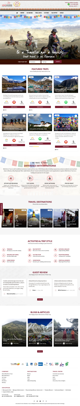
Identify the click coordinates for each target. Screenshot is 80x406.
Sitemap (4, 382)
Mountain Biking (64, 254)
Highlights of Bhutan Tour (38, 129)
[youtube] (40, 401)
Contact (62, 13)
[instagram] (46, 401)
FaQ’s (54, 377)
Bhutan (29, 373)
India (28, 377)
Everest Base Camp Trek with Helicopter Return (64, 90)
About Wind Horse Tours (7, 373)
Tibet (28, 379)
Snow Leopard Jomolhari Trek (13, 91)
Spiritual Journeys (64, 260)
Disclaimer (4, 380)
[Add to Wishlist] (24, 77)
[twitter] (37, 401)
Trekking (9, 249)
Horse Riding (11, 260)
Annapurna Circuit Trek (62, 129)
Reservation (55, 375)
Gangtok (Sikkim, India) (8, 391)
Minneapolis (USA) (7, 390)
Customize (46, 13)
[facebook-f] (34, 401)
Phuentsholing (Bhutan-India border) (34, 390)
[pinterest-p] (43, 401)
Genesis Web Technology (59, 403)
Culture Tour (37, 254)
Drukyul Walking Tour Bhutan (13, 129)
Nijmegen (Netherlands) (18, 390)
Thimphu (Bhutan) (48, 390)
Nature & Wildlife (64, 249)
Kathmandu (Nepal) (59, 390)
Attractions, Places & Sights (59, 380)
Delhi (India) (68, 390)
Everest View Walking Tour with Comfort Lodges (39, 90)
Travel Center (38, 13)
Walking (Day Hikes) (12, 254)
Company (22, 13)
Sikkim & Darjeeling (31, 380)
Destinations (30, 13)
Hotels (54, 379)
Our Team (4, 377)
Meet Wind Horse (6, 375)
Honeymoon (36, 260)
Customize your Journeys (58, 373)
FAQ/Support (54, 13)
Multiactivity (37, 249)
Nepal (28, 375)
